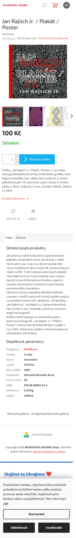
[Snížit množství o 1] (17, 161)
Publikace (31, 349)
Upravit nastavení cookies (49, 451)
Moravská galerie (18, 414)
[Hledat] (44, 5)
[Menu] (66, 5)
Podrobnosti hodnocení (53, 38)
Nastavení (36, 514)
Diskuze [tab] (21, 238)
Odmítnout (19, 527)
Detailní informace (13, 199)
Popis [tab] (9, 238)
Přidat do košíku (39, 159)
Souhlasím (54, 527)
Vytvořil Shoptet (42, 435)
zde (5, 503)
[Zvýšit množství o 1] (17, 156)
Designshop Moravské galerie (50, 414)
